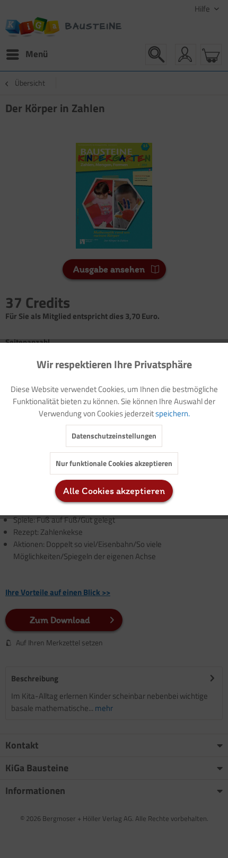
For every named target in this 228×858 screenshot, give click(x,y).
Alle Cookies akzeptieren (114, 491)
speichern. (172, 413)
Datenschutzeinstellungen (114, 435)
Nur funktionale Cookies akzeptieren (114, 463)
